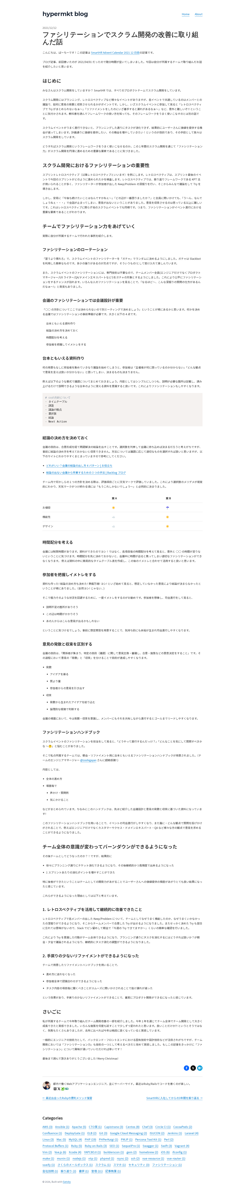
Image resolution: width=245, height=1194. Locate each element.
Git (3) (103, 1133)
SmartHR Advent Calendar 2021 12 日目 (115, 52)
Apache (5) (79, 1127)
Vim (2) (47, 1152)
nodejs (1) (79, 1158)
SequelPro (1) (131, 1146)
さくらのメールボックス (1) (75, 1165)
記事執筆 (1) (113, 1171)
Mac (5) (61, 1139)
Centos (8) (133, 1127)
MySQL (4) (75, 1139)
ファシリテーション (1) (167, 1165)
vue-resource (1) (153, 1158)
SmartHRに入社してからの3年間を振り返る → (174, 1098)
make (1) (48, 1158)
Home (186, 14)
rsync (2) (122, 1158)
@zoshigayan (88, 760)
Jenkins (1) (174, 1133)
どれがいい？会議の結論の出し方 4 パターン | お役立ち (79, 465)
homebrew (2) (148, 1152)
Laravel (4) (191, 1133)
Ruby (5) (76, 1146)
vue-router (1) (176, 1158)
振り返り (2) (68, 1171)
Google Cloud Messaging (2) (128, 1133)
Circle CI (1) (163, 1127)
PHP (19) (90, 1139)
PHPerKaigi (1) (108, 1139)
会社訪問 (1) (50, 1171)
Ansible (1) (62, 1127)
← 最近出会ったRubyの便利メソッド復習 (67, 1098)
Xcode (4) (75, 1152)
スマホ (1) (119, 1165)
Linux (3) (48, 1139)
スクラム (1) (103, 1165)
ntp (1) (92, 1158)
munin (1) (63, 1158)
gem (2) (131, 1152)
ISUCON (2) (157, 1133)
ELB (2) (91, 1133)
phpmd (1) (107, 1158)
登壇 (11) (97, 1171)
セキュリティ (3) (139, 1165)
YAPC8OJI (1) (92, 1152)
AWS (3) (47, 1127)
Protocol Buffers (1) (55, 1146)
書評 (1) (84, 1171)
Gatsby (67, 1181)
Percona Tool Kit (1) (148, 1139)
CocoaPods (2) (182, 1127)
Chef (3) (147, 1127)
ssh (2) (135, 1158)
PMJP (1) (126, 1139)
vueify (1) (48, 1165)
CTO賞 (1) (95, 1127)
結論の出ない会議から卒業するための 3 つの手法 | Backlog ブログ (86, 472)
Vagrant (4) (182, 1146)
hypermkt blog (65, 13)
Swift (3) (166, 1146)
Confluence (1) (52, 1133)
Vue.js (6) (60, 1152)
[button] (193, 1068)
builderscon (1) (114, 1152)
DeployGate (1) (75, 1133)
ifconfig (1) (179, 1152)
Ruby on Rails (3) (96, 1146)
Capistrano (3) (113, 1127)
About (198, 14)
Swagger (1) (150, 1146)
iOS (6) (165, 1152)
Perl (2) (169, 1139)
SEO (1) (114, 1146)
